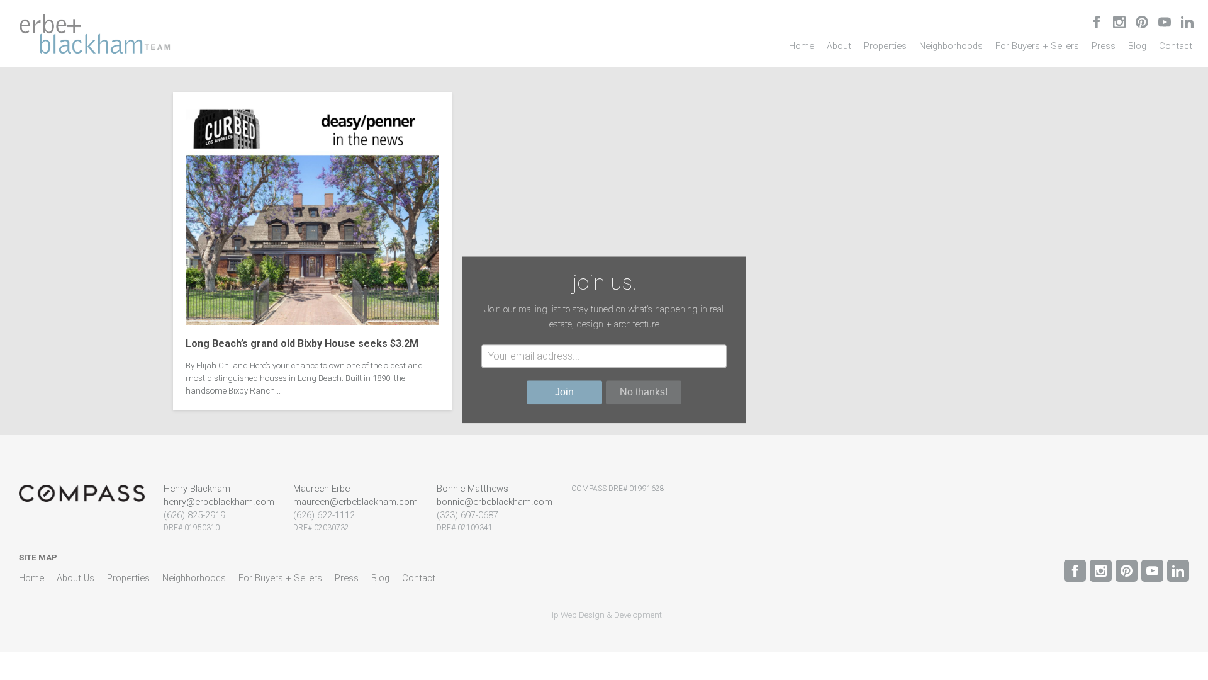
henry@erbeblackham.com (219, 501)
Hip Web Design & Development (604, 615)
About (839, 46)
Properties (885, 46)
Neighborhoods (951, 46)
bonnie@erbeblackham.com (494, 501)
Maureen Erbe (321, 488)
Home (801, 46)
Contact (1175, 46)
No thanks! (644, 392)
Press (1104, 46)
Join (564, 392)
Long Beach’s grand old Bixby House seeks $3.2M (302, 343)
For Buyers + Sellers (1037, 46)
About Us (75, 578)
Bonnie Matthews (472, 488)
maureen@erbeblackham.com (355, 501)
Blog (1137, 46)
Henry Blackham (197, 488)
